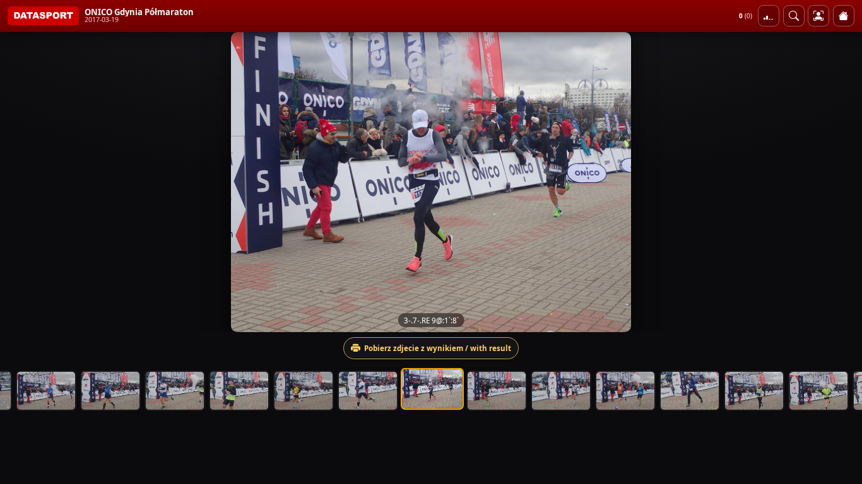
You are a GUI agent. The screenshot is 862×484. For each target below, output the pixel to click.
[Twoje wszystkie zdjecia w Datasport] (818, 15)
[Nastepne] (841, 182)
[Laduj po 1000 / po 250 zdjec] (768, 15)
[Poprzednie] (20, 182)
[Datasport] (43, 15)
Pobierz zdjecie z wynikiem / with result (437, 348)
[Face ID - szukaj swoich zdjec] (794, 15)
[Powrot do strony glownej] (843, 15)
